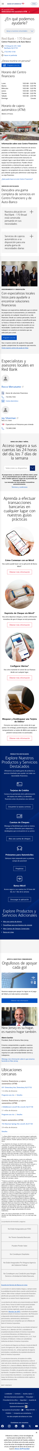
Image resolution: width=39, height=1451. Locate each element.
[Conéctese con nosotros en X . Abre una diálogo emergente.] (29, 1426)
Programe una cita (10, 65)
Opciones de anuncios (17, 1406)
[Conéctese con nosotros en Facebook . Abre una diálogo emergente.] (2, 1426)
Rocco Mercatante (11, 386)
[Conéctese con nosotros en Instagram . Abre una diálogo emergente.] (9, 1426)
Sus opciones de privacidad (11, 1410)
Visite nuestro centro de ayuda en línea (15, 348)
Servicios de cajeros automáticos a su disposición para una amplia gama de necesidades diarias (19, 236)
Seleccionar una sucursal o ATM (14, 11)
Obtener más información (19, 572)
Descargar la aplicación (19, 899)
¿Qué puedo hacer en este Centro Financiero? (17, 179)
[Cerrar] (36, 1432)
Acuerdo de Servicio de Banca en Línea (14, 1285)
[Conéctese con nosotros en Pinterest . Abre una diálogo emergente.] (23, 1426)
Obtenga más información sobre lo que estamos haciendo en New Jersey (18, 1060)
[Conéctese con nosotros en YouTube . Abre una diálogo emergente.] (36, 1426)
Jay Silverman (9, 418)
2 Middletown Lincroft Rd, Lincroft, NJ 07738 (17, 1107)
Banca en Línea (8, 932)
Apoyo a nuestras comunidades (17, 31)
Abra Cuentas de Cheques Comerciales (16, 929)
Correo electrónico (12, 401)
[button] (3, 4)
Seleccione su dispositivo (16, 468)
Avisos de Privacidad (22, 1449)
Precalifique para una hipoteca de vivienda (17, 925)
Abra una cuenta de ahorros (12, 922)
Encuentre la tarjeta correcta (19, 807)
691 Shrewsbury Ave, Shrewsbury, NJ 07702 (17, 1087)
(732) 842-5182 (10, 52)
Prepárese (19, 868)
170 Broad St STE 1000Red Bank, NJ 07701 (12, 47)
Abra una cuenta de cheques (19, 839)
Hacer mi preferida (10, 55)
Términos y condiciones (19, 487)
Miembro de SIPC (14, 1311)
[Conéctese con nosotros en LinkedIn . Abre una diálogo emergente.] (16, 1426)
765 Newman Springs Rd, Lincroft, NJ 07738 (17, 1124)
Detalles (19, 1095)
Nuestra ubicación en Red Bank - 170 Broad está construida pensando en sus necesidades (19, 211)
